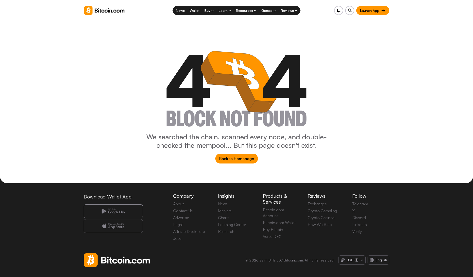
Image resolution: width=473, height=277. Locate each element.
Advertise (181, 217)
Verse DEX (272, 236)
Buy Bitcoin (273, 229)
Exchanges (317, 203)
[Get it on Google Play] (113, 211)
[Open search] (349, 10)
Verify (357, 231)
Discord (359, 217)
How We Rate (320, 224)
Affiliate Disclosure (189, 231)
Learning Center (232, 224)
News (223, 203)
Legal (178, 224)
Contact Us (183, 210)
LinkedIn (359, 224)
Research (226, 231)
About (178, 203)
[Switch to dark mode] (338, 10)
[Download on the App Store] (113, 226)
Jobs (177, 238)
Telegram (360, 203)
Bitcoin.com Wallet (279, 222)
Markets (225, 210)
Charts (223, 217)
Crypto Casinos (321, 217)
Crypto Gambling (322, 210)
